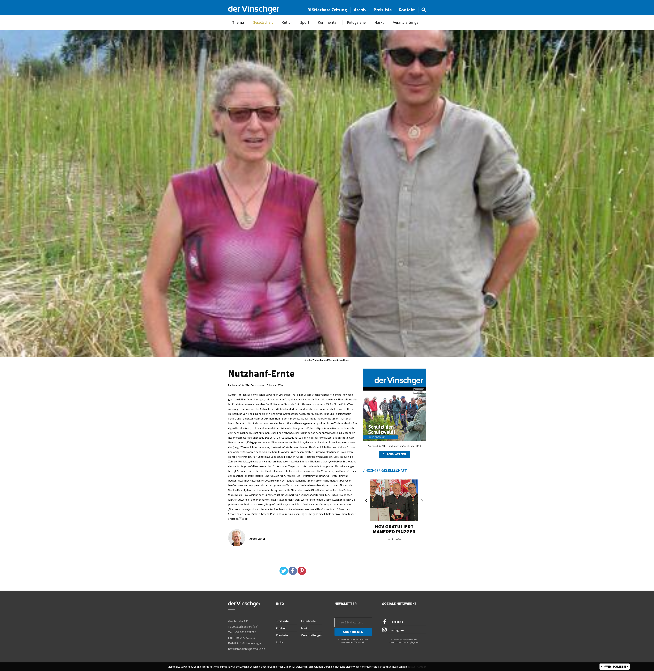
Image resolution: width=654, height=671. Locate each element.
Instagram (397, 630)
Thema (238, 22)
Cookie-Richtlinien (280, 666)
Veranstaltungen (407, 22)
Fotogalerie (356, 22)
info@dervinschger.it (250, 643)
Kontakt (407, 10)
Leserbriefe (308, 621)
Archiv (360, 10)
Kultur (287, 22)
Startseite (282, 621)
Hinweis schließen (614, 666)
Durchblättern (394, 454)
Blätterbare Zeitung (327, 10)
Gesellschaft (263, 22)
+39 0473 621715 (245, 632)
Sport (304, 22)
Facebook (396, 622)
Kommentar (328, 22)
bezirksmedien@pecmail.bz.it (246, 649)
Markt (379, 22)
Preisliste (382, 10)
